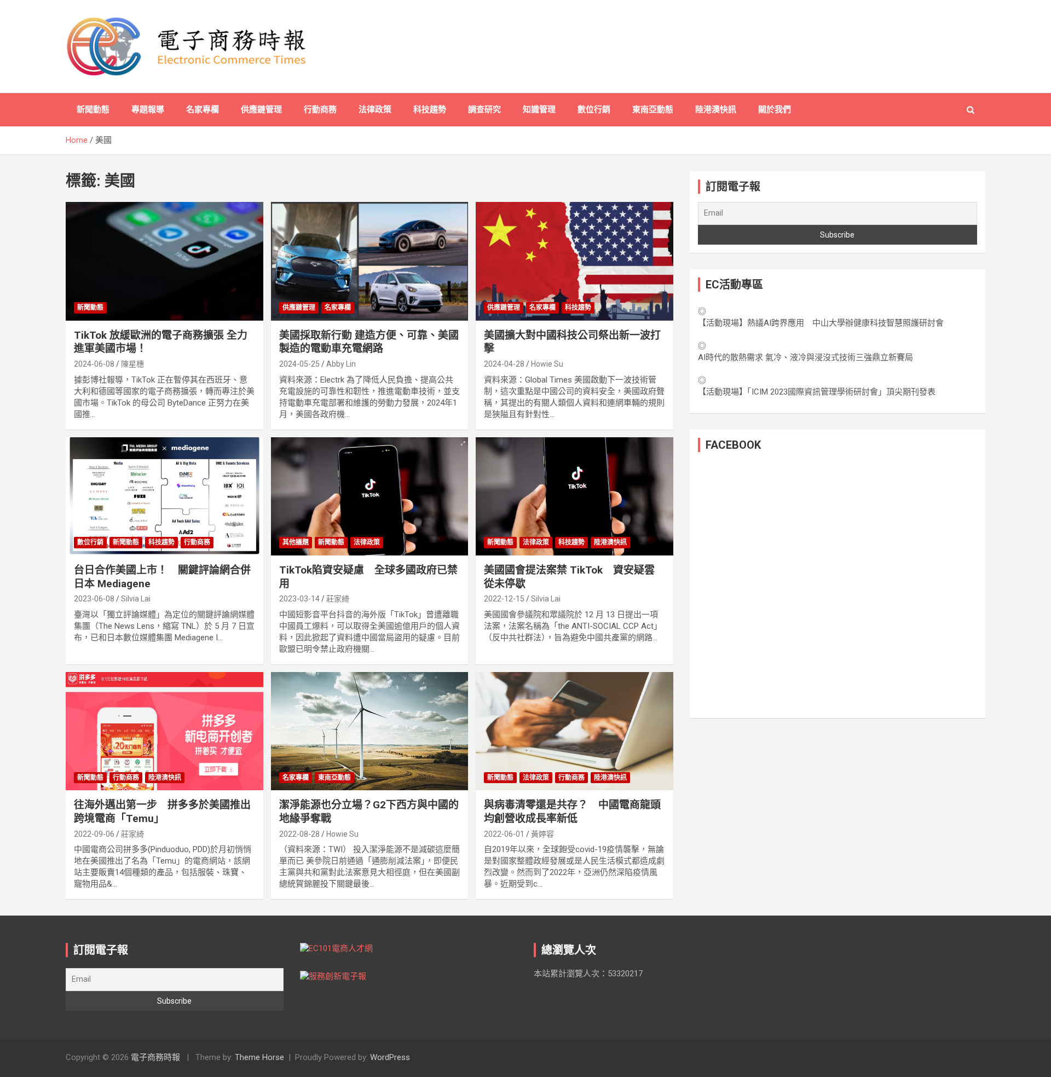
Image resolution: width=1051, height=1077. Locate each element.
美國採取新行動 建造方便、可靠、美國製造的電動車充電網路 (369, 342)
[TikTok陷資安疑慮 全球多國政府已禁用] (369, 496)
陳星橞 (132, 364)
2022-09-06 (94, 834)
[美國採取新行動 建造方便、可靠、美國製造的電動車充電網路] (369, 261)
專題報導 (147, 109)
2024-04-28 (504, 364)
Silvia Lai (136, 598)
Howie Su (547, 364)
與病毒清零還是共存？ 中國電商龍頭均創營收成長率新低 (572, 811)
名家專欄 (202, 109)
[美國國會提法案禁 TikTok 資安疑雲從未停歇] (574, 496)
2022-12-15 (504, 598)
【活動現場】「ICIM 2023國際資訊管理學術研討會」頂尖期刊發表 (816, 392)
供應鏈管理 (261, 109)
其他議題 (295, 542)
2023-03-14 (299, 598)
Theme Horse (259, 1057)
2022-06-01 (504, 834)
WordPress (390, 1057)
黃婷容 (542, 834)
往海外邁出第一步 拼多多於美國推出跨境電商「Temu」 (162, 811)
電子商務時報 (155, 1057)
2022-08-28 (299, 834)
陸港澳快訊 (715, 109)
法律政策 (375, 109)
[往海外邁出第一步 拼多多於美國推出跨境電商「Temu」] (164, 731)
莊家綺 (337, 598)
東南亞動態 (652, 109)
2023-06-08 (94, 598)
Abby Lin (341, 364)
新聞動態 (93, 109)
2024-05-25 (299, 364)
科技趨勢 (429, 109)
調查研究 (484, 109)
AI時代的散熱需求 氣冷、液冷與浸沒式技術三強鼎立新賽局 (805, 357)
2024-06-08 (94, 364)
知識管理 (539, 109)
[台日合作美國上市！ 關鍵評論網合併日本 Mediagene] (164, 496)
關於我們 (774, 109)
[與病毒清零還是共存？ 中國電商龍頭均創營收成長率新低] (574, 731)
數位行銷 (594, 109)
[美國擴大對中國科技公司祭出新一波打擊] (574, 261)
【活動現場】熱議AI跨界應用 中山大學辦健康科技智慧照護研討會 (821, 323)
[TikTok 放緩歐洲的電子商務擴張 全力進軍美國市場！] (164, 261)
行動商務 (320, 109)
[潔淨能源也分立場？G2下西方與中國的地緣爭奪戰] (369, 731)
